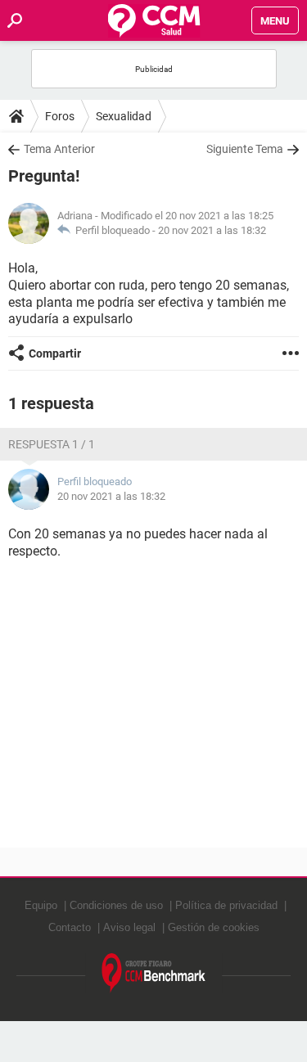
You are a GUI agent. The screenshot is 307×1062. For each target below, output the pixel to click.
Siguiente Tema (244, 148)
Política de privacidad (226, 905)
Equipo (41, 905)
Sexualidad (123, 116)
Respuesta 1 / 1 (51, 444)
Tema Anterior (59, 148)
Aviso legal (129, 927)
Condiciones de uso (116, 905)
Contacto (69, 927)
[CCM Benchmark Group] (154, 973)
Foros (59, 116)
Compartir (55, 353)
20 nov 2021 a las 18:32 (212, 230)
